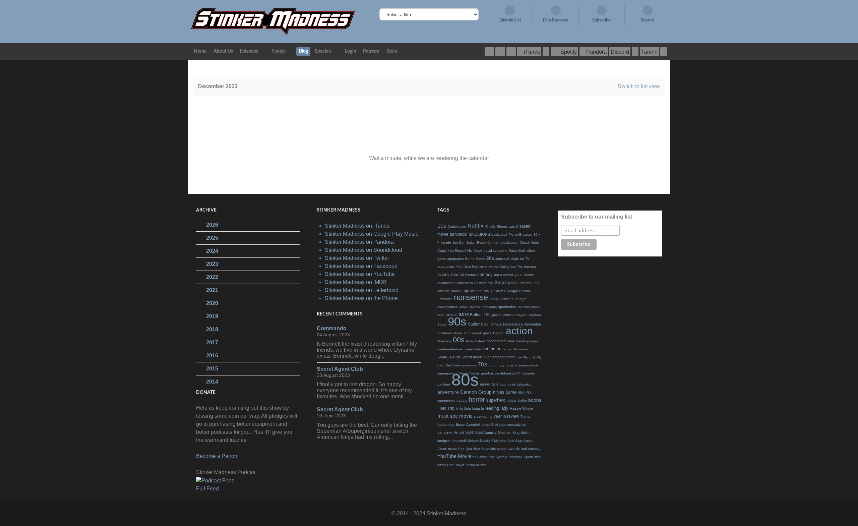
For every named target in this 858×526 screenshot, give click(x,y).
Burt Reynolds (485, 449)
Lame (511, 392)
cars (457, 356)
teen (440, 315)
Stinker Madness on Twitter (357, 258)
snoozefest (472, 333)
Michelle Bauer (448, 291)
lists (536, 282)
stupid (501, 449)
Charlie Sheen (496, 226)
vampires (444, 432)
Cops (441, 250)
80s (465, 379)
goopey (532, 341)
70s (482, 364)
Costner (480, 283)
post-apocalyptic (512, 424)
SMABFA (444, 357)
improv (468, 290)
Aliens (442, 449)
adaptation (445, 267)
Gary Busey (524, 441)
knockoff (459, 441)
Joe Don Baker (464, 242)
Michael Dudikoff (480, 441)
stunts (493, 267)
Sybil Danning (486, 432)
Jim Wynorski (527, 357)
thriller (522, 400)
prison (496, 315)
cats (511, 226)
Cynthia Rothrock (509, 457)
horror (477, 399)
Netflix (476, 226)
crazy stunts (483, 416)
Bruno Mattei (475, 258)
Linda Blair (490, 424)
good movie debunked (498, 373)
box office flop (483, 457)
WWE (470, 432)
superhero (495, 400)
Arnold (459, 432)
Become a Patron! (217, 456)
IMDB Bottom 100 (475, 314)
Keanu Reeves (519, 283)
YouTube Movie (454, 456)
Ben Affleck (493, 324)
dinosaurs (489, 307)
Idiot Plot (525, 392)
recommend (446, 283)
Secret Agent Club (340, 369)
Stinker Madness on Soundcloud (363, 250)
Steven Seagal (506, 291)
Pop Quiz (465, 449)
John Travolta (469, 307)
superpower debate (452, 400)
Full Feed (207, 488)
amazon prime (503, 357)
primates (469, 365)
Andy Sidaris (475, 341)
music (452, 449)
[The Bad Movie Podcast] (273, 21)
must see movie (455, 416)
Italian (470, 465)
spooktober (507, 307)
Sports (529, 457)
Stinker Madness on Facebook (361, 266)
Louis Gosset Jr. (501, 299)
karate (446, 242)
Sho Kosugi (484, 291)
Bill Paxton (467, 275)
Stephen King (508, 432)
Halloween (465, 283)
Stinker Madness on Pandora (359, 242)
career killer (472, 349)
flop (490, 283)
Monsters (444, 341)
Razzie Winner (522, 408)
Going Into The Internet (517, 267)
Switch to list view (639, 86)
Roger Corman (488, 242)
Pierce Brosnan (520, 234)
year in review (506, 416)
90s (457, 321)
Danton (498, 333)
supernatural (528, 365)
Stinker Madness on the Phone (361, 298)
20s (490, 258)
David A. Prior (447, 275)
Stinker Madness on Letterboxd (362, 290)
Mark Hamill (516, 341)
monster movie (529, 307)
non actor (491, 348)
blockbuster (509, 242)
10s (441, 226)
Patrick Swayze (514, 315)
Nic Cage (474, 250)
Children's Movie (450, 333)
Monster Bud (504, 441)
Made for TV (520, 258)
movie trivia (489, 384)
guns (518, 275)
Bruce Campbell (468, 424)
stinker (529, 275)
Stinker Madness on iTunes (357, 226)
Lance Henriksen (515, 349)
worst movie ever (477, 357)
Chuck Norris (529, 242)
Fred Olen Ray (466, 267)
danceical (459, 234)
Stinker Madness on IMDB (356, 282)
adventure (448, 392)
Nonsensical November (522, 324)
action (519, 330)
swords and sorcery (524, 449)
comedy (485, 274)
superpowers (447, 373)
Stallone (475, 324)
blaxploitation (447, 307)
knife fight (463, 408)
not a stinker (503, 275)
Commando (332, 328)
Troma (525, 416)
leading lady (496, 408)
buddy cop (445, 424)
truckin (481, 465)
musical (511, 365)
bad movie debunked (516, 384)
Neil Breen (454, 365)
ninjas (498, 392)
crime (483, 267)
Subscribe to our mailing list (596, 217)
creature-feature (449, 349)
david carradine (495, 250)
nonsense (471, 297)
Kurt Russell (456, 250)
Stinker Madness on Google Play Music (371, 234)
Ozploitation (457, 226)
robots (511, 400)
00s (459, 340)
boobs (534, 400)
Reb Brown (455, 465)
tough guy (496, 365)
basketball (499, 234)
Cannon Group (476, 392)
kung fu (478, 408)
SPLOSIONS (479, 234)
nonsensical (496, 341)
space (487, 333)
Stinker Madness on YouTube (360, 274)
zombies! (502, 258)
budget (521, 299)
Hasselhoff (517, 250)
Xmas (501, 282)
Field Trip (445, 408)
